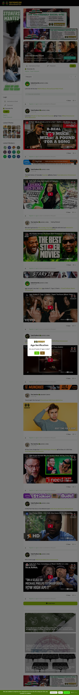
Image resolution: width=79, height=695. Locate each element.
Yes (37, 353)
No (42, 353)
